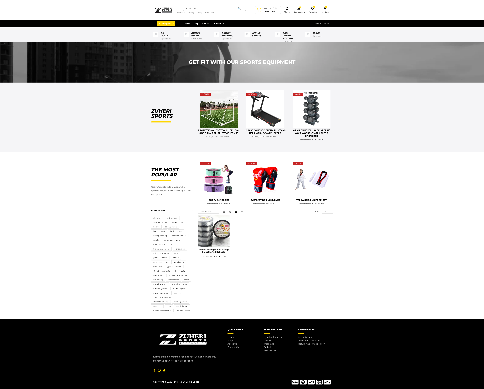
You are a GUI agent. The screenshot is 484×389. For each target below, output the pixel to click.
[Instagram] (159, 370)
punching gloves (160, 293)
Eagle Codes (192, 382)
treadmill (157, 306)
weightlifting (182, 306)
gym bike (157, 266)
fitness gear (180, 249)
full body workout (161, 253)
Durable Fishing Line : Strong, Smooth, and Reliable (213, 250)
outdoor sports (179, 288)
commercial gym (172, 240)
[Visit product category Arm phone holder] (277, 37)
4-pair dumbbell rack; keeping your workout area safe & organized (311, 133)
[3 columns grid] (230, 211)
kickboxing (158, 280)
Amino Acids (171, 218)
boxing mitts (159, 231)
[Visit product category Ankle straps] (247, 37)
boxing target (176, 231)
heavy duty (180, 271)
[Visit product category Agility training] (216, 37)
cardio (156, 240)
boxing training (160, 236)
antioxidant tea (160, 222)
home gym (158, 275)
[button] (287, 10)
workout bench (183, 310)
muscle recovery (179, 284)
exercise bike (159, 244)
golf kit (176, 258)
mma (186, 280)
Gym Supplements (161, 271)
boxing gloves (171, 227)
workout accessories (162, 310)
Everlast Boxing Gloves (265, 200)
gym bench (179, 262)
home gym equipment (179, 275)
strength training (161, 302)
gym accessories (160, 262)
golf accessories (160, 258)
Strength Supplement (163, 297)
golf (176, 253)
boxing (156, 227)
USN (169, 306)
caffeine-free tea (179, 236)
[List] (241, 211)
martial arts (173, 280)
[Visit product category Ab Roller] (155, 37)
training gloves (180, 302)
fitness (173, 244)
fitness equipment (161, 249)
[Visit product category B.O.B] (307, 37)
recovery (177, 293)
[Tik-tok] (164, 370)
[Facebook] (154, 370)
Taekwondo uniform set (311, 200)
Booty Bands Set (219, 200)
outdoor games (160, 288)
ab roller (157, 218)
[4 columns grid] (235, 211)
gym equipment (174, 266)
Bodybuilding (178, 222)
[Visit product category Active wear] (186, 37)
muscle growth (160, 284)
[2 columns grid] (224, 211)
